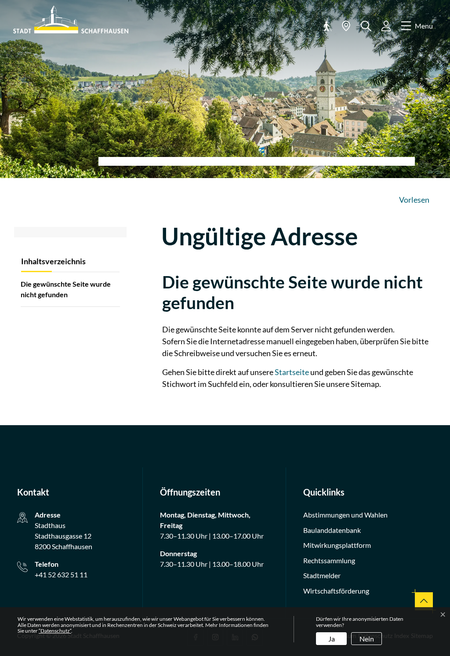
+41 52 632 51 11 (61, 574)
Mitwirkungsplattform (337, 545)
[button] (326, 26)
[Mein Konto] (386, 26)
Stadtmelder (322, 575)
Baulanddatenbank (332, 530)
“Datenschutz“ (55, 630)
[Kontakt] (346, 26)
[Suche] (366, 26)
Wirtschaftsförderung (336, 591)
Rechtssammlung (329, 560)
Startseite (292, 372)
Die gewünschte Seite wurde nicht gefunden (66, 289)
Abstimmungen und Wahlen (345, 514)
